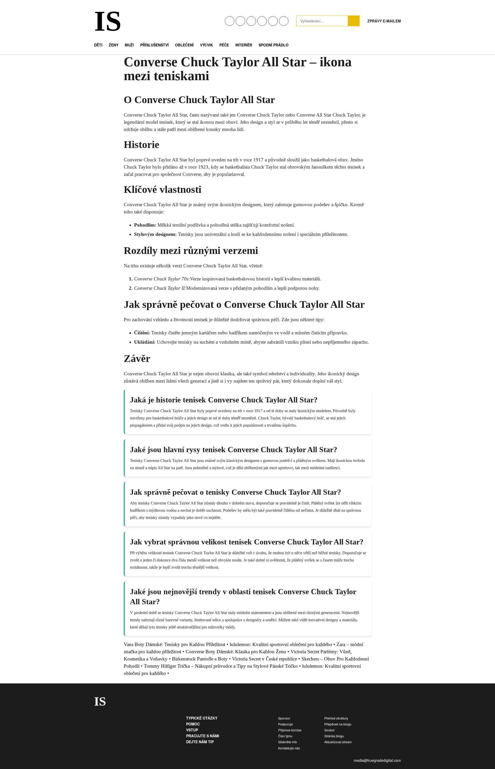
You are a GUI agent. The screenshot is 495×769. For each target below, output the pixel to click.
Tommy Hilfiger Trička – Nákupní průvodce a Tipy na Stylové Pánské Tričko (221, 666)
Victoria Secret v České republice (264, 658)
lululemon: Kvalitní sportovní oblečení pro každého (281, 644)
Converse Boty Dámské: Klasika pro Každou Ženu (236, 651)
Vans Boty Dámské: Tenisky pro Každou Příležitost (174, 644)
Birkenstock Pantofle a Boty (200, 658)
